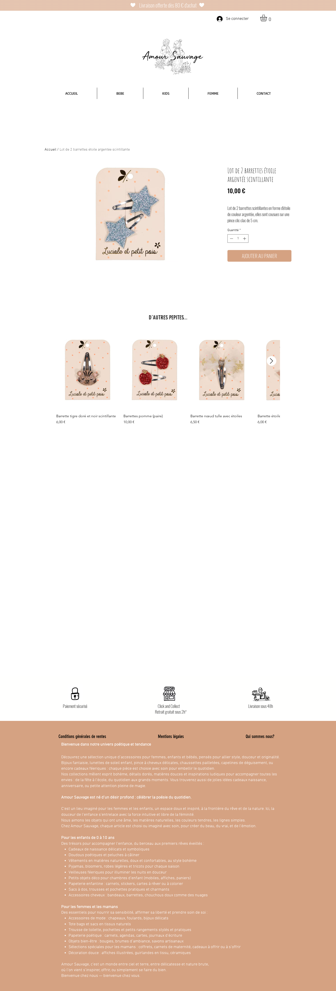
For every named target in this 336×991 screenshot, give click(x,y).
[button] (267, 17)
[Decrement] (231, 239)
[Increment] (245, 239)
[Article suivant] (271, 361)
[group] (168, 377)
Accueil (50, 149)
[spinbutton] (238, 239)
